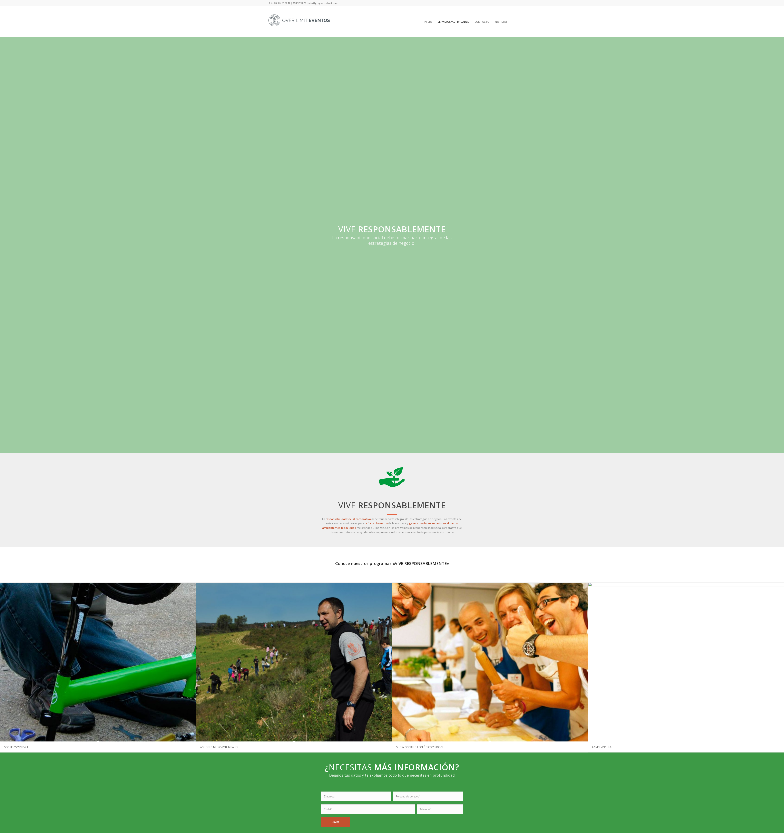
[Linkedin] (500, 3)
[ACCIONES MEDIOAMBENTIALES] (294, 662)
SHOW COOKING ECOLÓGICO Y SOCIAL (419, 747)
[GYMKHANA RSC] (686, 662)
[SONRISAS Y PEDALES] (98, 662)
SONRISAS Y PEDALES (17, 747)
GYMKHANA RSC (602, 747)
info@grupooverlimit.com (322, 2)
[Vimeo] (512, 3)
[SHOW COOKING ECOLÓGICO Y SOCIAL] (490, 662)
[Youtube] (506, 3)
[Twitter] (494, 3)
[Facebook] (488, 3)
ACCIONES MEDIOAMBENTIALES (219, 747)
